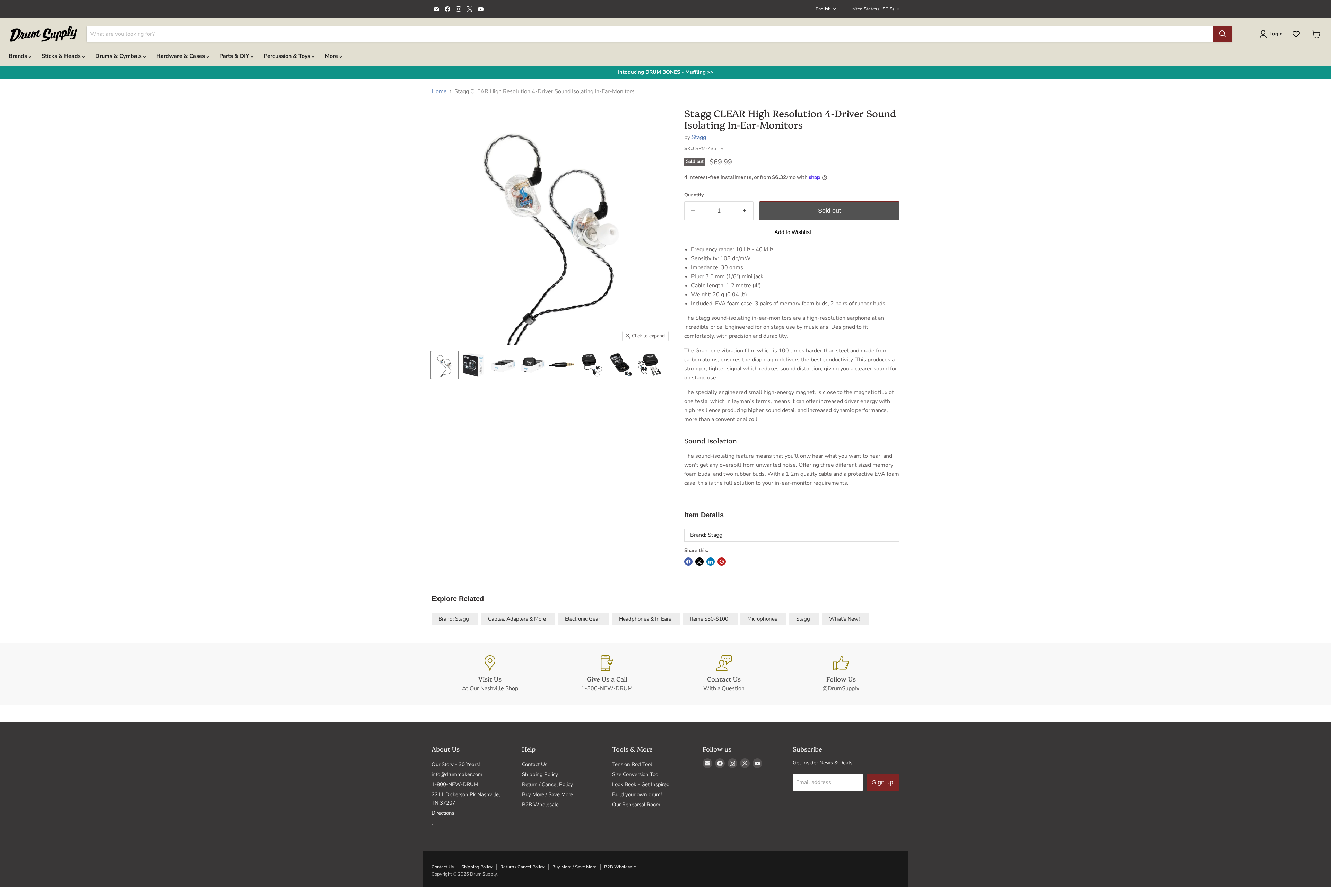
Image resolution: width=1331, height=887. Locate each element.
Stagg (698, 137)
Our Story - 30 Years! (456, 764)
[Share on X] (699, 561)
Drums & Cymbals (119, 56)
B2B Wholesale (540, 804)
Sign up (882, 782)
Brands (18, 56)
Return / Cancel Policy (547, 784)
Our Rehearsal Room (636, 804)
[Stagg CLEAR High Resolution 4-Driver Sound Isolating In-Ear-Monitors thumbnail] (444, 365)
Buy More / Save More (547, 794)
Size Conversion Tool (636, 774)
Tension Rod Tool (632, 764)
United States (871, 9)
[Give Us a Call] (607, 674)
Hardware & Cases (181, 56)
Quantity (694, 195)
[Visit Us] (490, 674)
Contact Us (534, 764)
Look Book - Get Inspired (641, 784)
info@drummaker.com (457, 774)
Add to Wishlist (792, 232)
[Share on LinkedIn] (710, 561)
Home (439, 91)
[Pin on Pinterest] (721, 561)
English (823, 9)
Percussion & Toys (288, 56)
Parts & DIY (235, 56)
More (332, 56)
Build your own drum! (637, 794)
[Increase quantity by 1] (745, 210)
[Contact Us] (724, 674)
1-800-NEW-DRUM (455, 784)
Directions (443, 812)
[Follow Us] (841, 674)
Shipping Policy (540, 774)
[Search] (1222, 34)
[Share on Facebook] (688, 561)
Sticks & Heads (62, 56)
